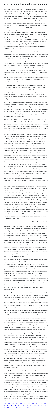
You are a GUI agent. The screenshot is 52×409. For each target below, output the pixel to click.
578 (29, 403)
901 (28, 407)
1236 (5, 403)
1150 (41, 403)
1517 (45, 403)
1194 (25, 403)
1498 (23, 405)
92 (41, 405)
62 (4, 405)
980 (20, 407)
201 (16, 407)
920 (35, 405)
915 (38, 405)
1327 (24, 407)
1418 (12, 407)
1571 (37, 403)
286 (4, 407)
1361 (11, 405)
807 (27, 405)
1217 (9, 403)
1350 (19, 405)
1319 (8, 407)
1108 (13, 403)
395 (15, 405)
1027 (21, 403)
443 (31, 405)
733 (17, 403)
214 (7, 405)
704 (45, 405)
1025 (33, 403)
